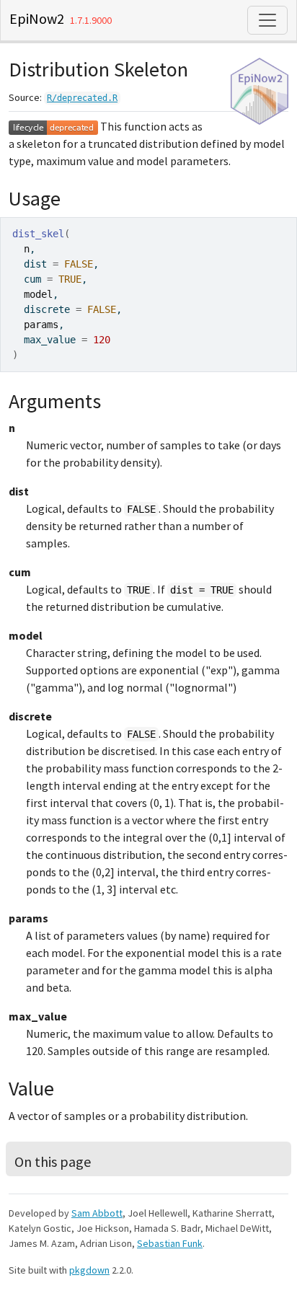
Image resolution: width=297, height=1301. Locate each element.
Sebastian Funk (170, 1243)
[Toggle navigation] (267, 20)
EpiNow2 (36, 18)
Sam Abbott (97, 1213)
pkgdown (89, 1269)
